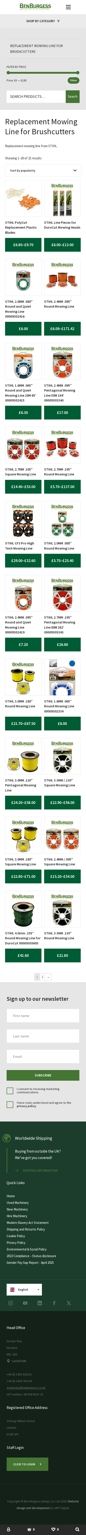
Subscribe (43, 1075)
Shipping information (40, 1171)
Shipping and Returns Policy (26, 1229)
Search (72, 96)
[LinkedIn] (40, 1303)
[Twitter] (69, 1303)
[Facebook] (54, 1303)
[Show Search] (77, 1529)
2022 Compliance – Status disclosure (31, 1256)
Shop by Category (40, 21)
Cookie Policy (16, 1236)
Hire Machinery (17, 1216)
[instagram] (11, 1303)
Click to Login (24, 1464)
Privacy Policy (16, 1242)
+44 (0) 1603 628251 (19, 1374)
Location (19, 1361)
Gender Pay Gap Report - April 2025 (30, 1262)
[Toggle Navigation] (68, 7)
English (23, 1290)
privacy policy (26, 1106)
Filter (73, 80)
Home (11, 1196)
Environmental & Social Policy (27, 1249)
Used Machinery (18, 1203)
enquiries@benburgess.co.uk (26, 1388)
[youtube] (25, 1303)
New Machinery (17, 1209)
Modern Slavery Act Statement (28, 1222)
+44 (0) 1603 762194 (19, 1381)
